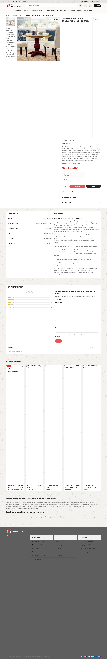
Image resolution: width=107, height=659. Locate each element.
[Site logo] (14, 5)
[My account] (90, 5)
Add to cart (77, 186)
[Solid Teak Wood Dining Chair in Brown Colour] (92, 424)
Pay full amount (70, 179)
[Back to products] (98, 16)
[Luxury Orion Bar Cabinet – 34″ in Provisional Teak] (72, 424)
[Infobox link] (84, 1)
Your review (59, 302)
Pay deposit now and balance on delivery (73, 174)
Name (57, 321)
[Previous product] (96, 16)
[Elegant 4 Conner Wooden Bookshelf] (53, 424)
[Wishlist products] (85, 5)
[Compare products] (80, 5)
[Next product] (100, 16)
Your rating (58, 299)
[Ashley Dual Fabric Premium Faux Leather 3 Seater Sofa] (15, 424)
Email (57, 328)
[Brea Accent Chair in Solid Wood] (34, 424)
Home (8, 15)
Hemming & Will (16, 15)
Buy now (93, 186)
